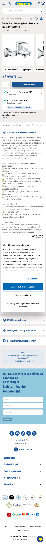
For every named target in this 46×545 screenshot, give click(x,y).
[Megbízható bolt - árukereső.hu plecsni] (9, 505)
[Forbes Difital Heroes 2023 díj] (11, 497)
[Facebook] (11, 433)
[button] (33, 93)
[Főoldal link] (23, 3)
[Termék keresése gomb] (40, 10)
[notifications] (41, 18)
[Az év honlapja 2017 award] (40, 497)
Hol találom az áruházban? (21, 107)
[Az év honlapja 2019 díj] (25, 497)
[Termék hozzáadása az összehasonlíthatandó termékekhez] (31, 18)
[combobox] (23, 11)
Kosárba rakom (29, 84)
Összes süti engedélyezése (23, 287)
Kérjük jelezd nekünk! (23, 361)
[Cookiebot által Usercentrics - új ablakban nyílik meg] (32, 236)
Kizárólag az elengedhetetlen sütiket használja (23, 305)
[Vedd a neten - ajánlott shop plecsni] (17, 505)
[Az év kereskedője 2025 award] (37, 505)
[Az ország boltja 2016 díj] (32, 497)
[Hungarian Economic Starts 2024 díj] (5, 497)
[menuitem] (4, 4)
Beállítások (33, 279)
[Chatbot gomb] (40, 539)
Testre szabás (21, 295)
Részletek (5, 117)
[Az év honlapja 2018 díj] (18, 497)
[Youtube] (17, 433)
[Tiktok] (23, 433)
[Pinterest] (28, 433)
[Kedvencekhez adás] (36, 18)
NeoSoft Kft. (28, 539)
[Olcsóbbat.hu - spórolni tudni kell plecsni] (27, 505)
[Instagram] (34, 433)
